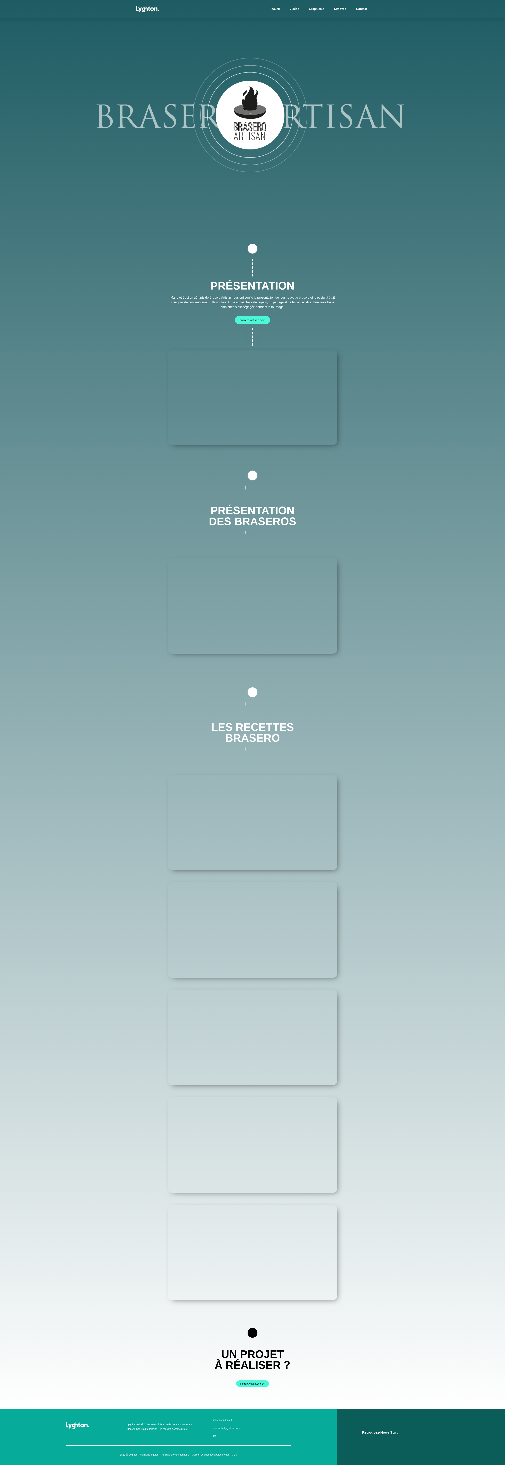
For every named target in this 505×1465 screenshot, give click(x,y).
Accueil (274, 8)
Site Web (340, 8)
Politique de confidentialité (175, 1454)
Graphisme (316, 8)
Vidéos (294, 8)
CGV (234, 1454)
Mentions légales (149, 1454)
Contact (361, 8)
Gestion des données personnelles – (212, 1454)
